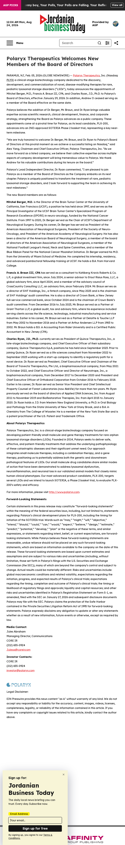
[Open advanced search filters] (107, 43)
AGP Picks (10, 5)
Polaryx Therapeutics (86, 75)
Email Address (19, 813)
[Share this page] (116, 43)
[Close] (63, 774)
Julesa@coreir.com (18, 649)
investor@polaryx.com (21, 670)
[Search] (99, 43)
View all (117, 5)
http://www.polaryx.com (64, 492)
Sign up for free (35, 828)
